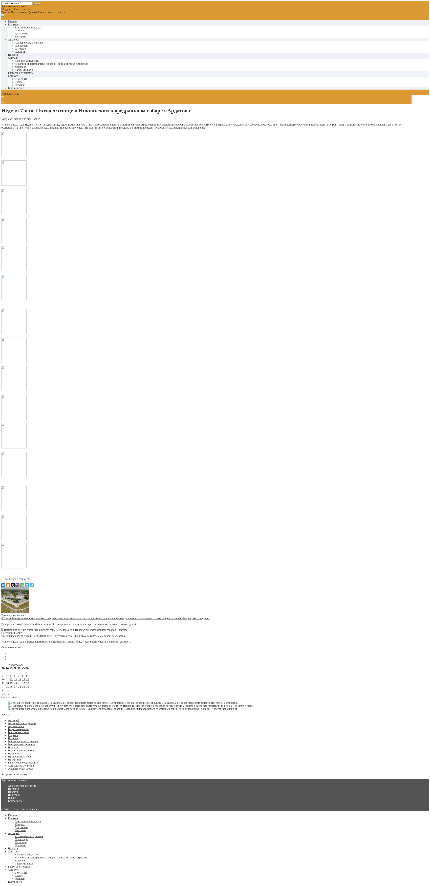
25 (7, 686)
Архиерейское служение (29, 42)
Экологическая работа (20, 768)
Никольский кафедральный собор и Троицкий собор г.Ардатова (51, 63)
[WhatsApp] (22, 585)
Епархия (13, 24)
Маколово (20, 66)
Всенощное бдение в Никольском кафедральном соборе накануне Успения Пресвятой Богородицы (181, 702)
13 (15, 679)
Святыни (13, 57)
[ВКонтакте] (3, 585)
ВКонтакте (14, 794)
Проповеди (21, 45)
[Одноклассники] (8, 585)
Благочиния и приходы (28, 27)
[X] (13, 585)
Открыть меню (10, 93)
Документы (21, 33)
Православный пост (19, 756)
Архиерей (13, 39)
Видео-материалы (18, 729)
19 (11, 683)
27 (15, 686)
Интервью (21, 48)
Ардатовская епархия (13, 780)
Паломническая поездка (22, 750)
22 (23, 683)
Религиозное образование (23, 762)
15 (23, 679)
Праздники (14, 759)
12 (11, 679)
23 (27, 683)
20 (15, 683)
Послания (20, 51)
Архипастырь (16, 726)
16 (27, 679)
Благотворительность (20, 72)
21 (19, 683)
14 (19, 679)
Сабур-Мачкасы (24, 69)
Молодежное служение (21, 744)
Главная (12, 21)
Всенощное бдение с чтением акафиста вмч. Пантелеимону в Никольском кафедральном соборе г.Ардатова (63, 635)
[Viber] (17, 585)
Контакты (20, 36)
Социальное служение (21, 765)
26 (11, 686)
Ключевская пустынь (27, 60)
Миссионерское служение (23, 741)
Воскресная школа (18, 732)
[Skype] (27, 585)
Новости (13, 54)
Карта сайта (15, 88)
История (20, 30)
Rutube (12, 797)
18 (7, 683)
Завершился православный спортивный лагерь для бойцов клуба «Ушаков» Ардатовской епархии (180, 708)
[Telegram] (32, 585)
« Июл (5, 694)
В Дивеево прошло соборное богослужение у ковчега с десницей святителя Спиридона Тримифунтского (192, 705)
